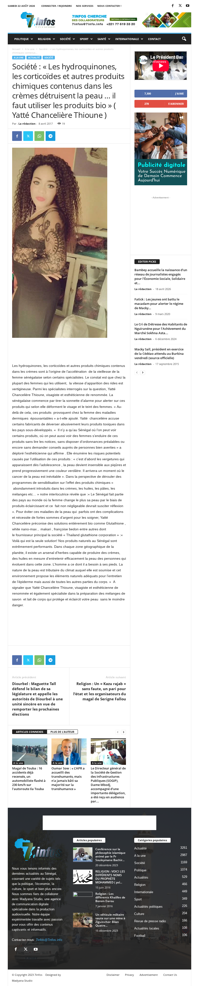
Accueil (16, 49)
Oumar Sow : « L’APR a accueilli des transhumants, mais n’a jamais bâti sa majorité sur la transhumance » (68, 778)
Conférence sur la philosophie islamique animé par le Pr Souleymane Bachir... (110, 854)
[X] (180, 5)
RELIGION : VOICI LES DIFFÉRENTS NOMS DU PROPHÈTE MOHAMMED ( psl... (110, 876)
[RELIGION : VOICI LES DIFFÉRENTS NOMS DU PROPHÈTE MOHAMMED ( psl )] (82, 877)
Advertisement (149, 975)
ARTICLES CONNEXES (29, 732)
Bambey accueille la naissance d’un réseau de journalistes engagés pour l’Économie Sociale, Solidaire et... (160, 276)
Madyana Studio (31, 899)
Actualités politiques (148, 906)
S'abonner (176, 103)
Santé (102, 39)
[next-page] (123, 732)
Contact (154, 39)
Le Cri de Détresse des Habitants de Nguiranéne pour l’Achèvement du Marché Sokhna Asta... (160, 328)
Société (65, 39)
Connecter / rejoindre (56, 6)
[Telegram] (50, 136)
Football (139, 936)
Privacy (129, 975)
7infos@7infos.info (49, 940)
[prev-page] (117, 732)
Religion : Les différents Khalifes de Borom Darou (110, 897)
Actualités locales (146, 928)
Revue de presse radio (150, 921)
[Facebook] (172, 5)
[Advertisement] (69, 350)
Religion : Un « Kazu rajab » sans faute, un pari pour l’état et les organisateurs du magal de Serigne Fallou (99, 691)
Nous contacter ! (109, 6)
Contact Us (170, 975)
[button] (184, 39)
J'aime (179, 93)
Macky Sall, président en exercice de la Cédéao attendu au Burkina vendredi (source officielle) (159, 353)
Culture (139, 914)
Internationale (127, 39)
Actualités (141, 877)
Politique (21, 39)
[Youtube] (188, 5)
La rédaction (26, 123)
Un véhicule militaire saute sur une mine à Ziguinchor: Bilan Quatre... (110, 920)
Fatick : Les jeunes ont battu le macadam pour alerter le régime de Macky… (158, 303)
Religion (44, 39)
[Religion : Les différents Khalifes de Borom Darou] (82, 899)
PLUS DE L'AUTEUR (62, 732)
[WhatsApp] (39, 136)
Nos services (84, 6)
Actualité (34, 57)
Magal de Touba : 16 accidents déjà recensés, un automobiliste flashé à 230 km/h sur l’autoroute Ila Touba (29, 778)
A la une (29, 49)
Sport (84, 39)
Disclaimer (113, 975)
